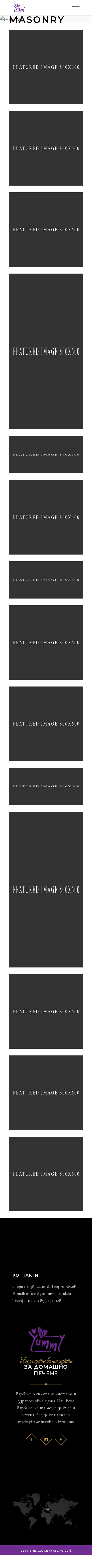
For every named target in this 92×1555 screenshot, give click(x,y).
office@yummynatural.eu (48, 1293)
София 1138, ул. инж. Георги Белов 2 (46, 1286)
